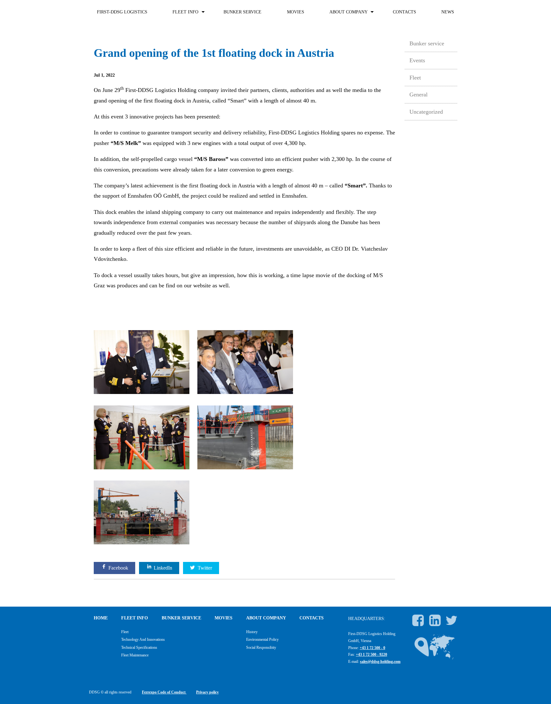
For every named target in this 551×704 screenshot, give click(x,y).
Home (101, 618)
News (447, 12)
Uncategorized (426, 112)
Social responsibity (261, 647)
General (418, 94)
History (252, 632)
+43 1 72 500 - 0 (372, 648)
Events (417, 60)
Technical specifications (139, 647)
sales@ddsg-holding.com (380, 661)
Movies (295, 12)
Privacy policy (207, 692)
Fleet (415, 77)
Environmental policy (262, 639)
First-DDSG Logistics (122, 12)
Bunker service (242, 12)
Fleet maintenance (135, 655)
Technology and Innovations (143, 639)
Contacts (404, 12)
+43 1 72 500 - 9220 (371, 654)
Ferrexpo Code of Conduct (164, 692)
